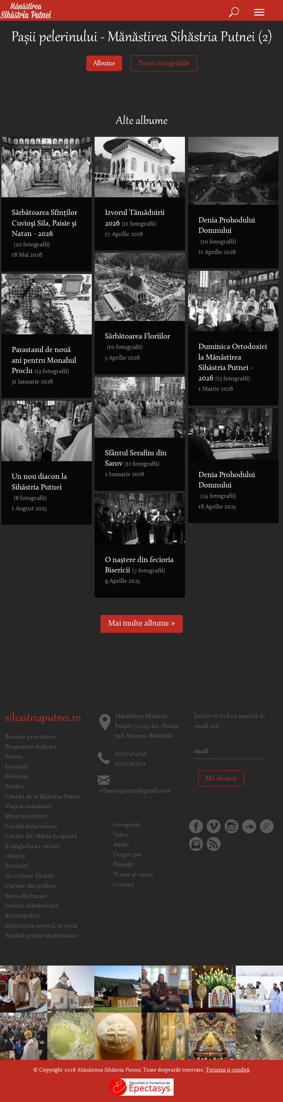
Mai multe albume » (141, 624)
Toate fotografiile (164, 63)
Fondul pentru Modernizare (41, 936)
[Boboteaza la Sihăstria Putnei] (259, 989)
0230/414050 (131, 754)
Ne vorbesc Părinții (30, 876)
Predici (14, 787)
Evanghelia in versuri (32, 847)
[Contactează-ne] (196, 844)
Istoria (13, 757)
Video (120, 835)
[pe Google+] (267, 826)
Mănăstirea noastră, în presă (41, 926)
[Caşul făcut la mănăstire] (71, 1036)
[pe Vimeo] (214, 826)
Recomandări (22, 916)
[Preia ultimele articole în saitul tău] (214, 844)
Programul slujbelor (31, 747)
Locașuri (16, 767)
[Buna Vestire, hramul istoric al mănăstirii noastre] (212, 989)
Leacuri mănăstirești (31, 906)
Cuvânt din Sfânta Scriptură (41, 837)
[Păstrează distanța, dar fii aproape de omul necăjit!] (165, 989)
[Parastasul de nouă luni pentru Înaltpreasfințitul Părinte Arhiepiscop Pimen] (212, 1036)
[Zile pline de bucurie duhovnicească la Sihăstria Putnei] (165, 1036)
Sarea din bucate (26, 896)
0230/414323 (130, 764)
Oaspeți (15, 856)
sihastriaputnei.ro (43, 718)
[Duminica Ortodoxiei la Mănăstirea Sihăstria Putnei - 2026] (71, 989)
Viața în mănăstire (28, 807)
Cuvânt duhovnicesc (31, 827)
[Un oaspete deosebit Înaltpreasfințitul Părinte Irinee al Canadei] (23, 1036)
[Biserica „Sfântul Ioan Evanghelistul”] (118, 989)
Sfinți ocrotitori (25, 817)
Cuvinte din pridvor (31, 886)
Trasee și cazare (133, 875)
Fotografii (126, 825)
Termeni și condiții (228, 1070)
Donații (123, 865)
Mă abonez (221, 778)
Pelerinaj (16, 777)
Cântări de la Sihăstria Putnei (42, 797)
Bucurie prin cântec (30, 737)
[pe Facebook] (196, 826)
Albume (104, 63)
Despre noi (127, 855)
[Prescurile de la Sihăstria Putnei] (118, 1036)
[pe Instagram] (231, 826)
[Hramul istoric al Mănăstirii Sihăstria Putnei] (23, 989)
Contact (123, 885)
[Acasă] (25, 11)
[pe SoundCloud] (249, 826)
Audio (121, 845)
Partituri (16, 866)
